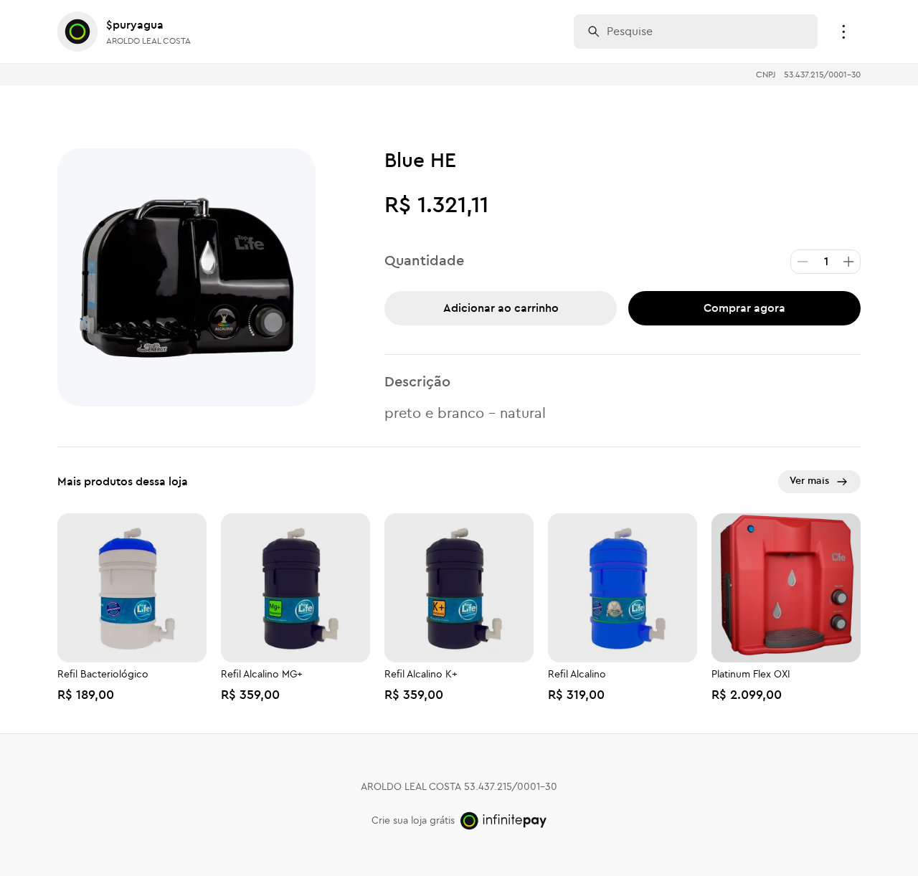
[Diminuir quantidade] (802, 261)
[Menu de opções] (843, 31)
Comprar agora (744, 308)
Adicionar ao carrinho (501, 308)
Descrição (417, 382)
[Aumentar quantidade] (848, 261)
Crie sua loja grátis (413, 821)
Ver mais (809, 481)
